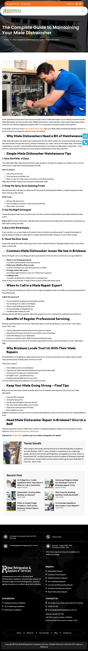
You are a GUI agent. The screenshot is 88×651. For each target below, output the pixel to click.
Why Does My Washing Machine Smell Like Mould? (66, 493)
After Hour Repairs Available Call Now (49, 4)
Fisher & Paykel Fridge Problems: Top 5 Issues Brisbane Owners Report (28, 505)
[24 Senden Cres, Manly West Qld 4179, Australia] (5, 536)
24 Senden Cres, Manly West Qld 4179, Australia (23, 537)
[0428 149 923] (48, 536)
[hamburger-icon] (83, 10)
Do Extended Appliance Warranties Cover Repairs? (67, 504)
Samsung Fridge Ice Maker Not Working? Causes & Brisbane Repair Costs (67, 482)
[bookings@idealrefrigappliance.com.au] (5, 546)
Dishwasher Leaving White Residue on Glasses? (28, 493)
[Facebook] (76, 3)
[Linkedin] (80, 3)
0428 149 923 (56, 537)
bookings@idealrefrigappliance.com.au (24, 545)
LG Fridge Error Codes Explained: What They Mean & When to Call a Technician (30, 482)
